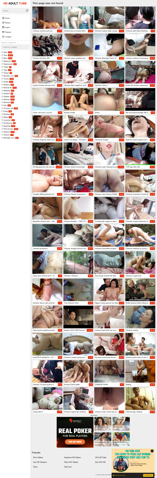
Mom (7, 58)
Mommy (8, 99)
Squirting (9, 126)
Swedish (8, 93)
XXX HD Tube (100, 457)
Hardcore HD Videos (72, 457)
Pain (7, 105)
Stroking (8, 114)
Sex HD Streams (40, 462)
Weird (7, 117)
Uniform (8, 135)
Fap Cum (68, 467)
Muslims (8, 85)
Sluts (7, 52)
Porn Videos (38, 457)
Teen (8, 55)
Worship (8, 102)
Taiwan (7, 73)
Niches (7, 23)
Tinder (7, 67)
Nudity (8, 82)
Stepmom (9, 61)
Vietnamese (9, 64)
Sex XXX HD (100, 462)
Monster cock (10, 76)
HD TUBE (15, 3)
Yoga (7, 70)
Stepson (8, 132)
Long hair (8, 120)
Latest (7, 27)
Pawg (7, 111)
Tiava (35, 467)
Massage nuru (10, 138)
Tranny (8, 79)
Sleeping (8, 91)
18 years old (10, 108)
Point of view (10, 129)
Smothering (9, 123)
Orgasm (8, 96)
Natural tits (9, 88)
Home (7, 18)
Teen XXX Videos (71, 462)
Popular (8, 32)
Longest (8, 37)
